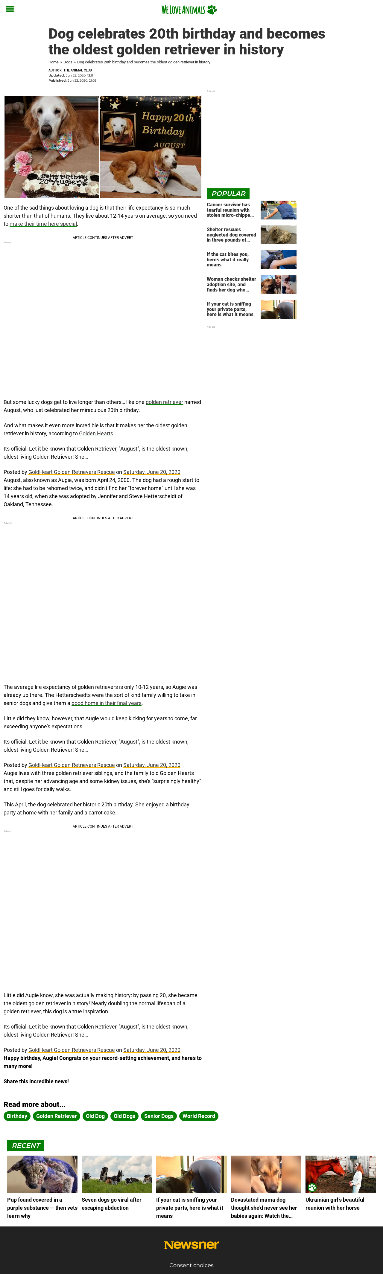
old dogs (124, 1116)
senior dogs (159, 1116)
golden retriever (164, 402)
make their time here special (43, 224)
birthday (17, 1116)
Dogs (67, 62)
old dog (95, 1116)
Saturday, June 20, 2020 (151, 472)
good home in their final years (107, 703)
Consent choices (191, 1265)
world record (199, 1116)
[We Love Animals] (189, 10)
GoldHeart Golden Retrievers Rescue (71, 472)
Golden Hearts (96, 433)
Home (53, 62)
